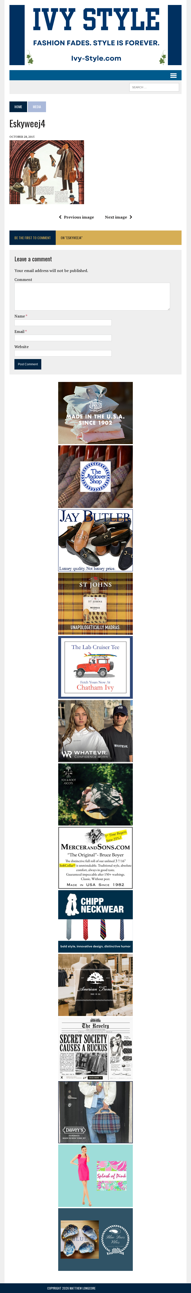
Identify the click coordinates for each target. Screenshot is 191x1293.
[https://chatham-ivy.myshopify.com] (95, 695)
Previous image (79, 217)
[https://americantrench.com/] (95, 1013)
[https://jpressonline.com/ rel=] (95, 440)
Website (21, 346)
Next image (116, 217)
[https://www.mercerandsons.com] (95, 885)
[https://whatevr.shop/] (95, 758)
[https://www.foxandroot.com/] (95, 822)
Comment (23, 279)
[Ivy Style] (95, 35)
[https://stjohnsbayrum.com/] (95, 631)
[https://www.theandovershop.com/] (95, 504)
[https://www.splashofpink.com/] (95, 1203)
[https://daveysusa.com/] (95, 1140)
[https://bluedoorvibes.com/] (95, 1267)
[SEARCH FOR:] (154, 87)
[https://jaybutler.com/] (95, 568)
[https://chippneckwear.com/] (95, 949)
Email (19, 331)
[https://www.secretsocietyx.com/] (95, 1076)
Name (20, 316)
